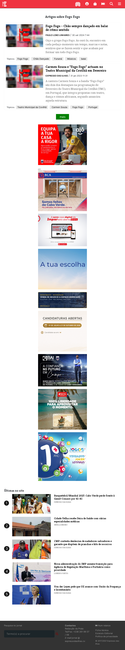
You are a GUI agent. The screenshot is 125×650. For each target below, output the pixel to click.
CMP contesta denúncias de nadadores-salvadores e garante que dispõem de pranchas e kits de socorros (83, 542)
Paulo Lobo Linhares (57, 35)
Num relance (103, 625)
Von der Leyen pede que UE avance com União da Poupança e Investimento (87, 588)
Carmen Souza (59, 107)
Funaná (58, 58)
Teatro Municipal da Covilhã (32, 107)
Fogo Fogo (22, 58)
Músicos (71, 58)
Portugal (92, 107)
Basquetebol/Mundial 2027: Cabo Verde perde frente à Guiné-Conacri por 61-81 (84, 497)
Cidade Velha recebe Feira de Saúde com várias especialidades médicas (80, 520)
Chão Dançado (41, 58)
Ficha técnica (101, 630)
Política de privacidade (106, 636)
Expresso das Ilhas (57, 76)
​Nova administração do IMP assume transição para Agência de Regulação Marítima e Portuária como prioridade (83, 567)
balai (83, 58)
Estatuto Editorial (104, 633)
